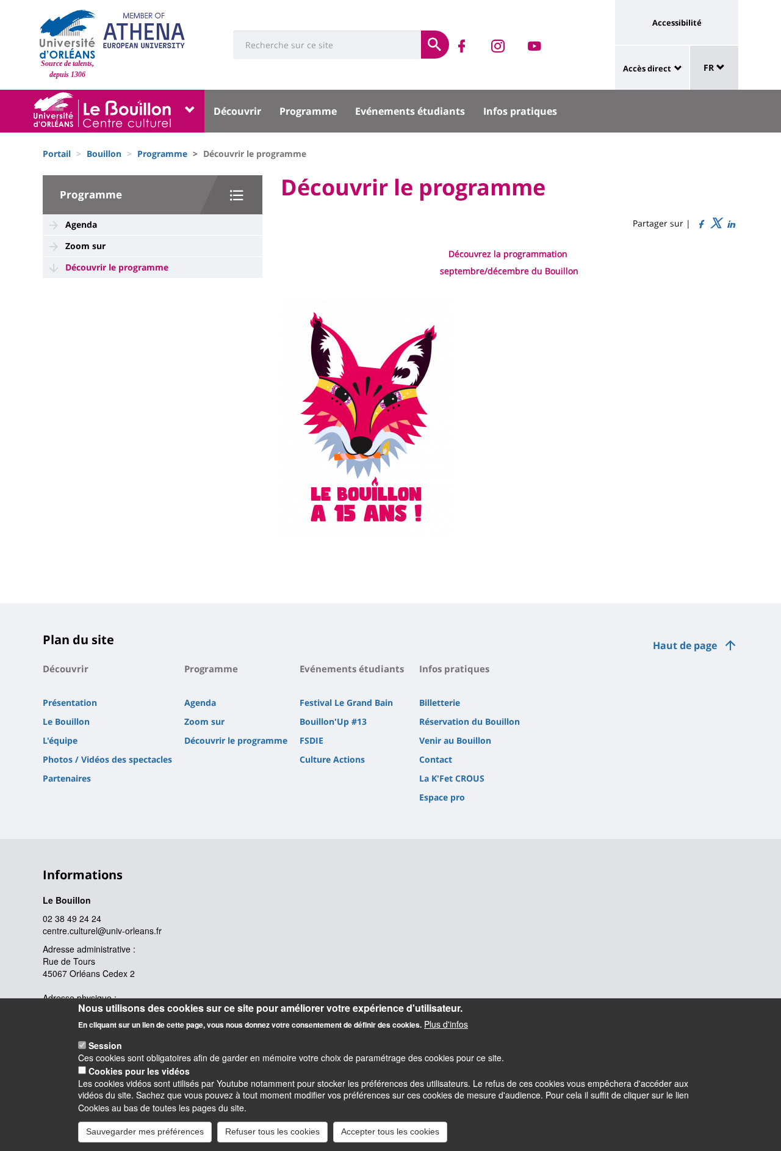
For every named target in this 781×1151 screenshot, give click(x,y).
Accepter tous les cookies (390, 1131)
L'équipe (60, 740)
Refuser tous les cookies (272, 1131)
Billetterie (439, 702)
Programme (308, 111)
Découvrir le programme (116, 267)
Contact (435, 759)
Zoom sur (85, 246)
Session (105, 1045)
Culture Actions (332, 759)
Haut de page (685, 645)
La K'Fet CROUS (451, 778)
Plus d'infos (446, 1024)
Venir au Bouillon (455, 740)
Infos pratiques (520, 111)
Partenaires (67, 778)
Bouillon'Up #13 (333, 721)
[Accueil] (67, 34)
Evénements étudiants (410, 111)
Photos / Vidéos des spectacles (107, 759)
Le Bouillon (66, 721)
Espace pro (442, 797)
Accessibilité (677, 22)
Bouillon (104, 153)
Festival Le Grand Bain (346, 702)
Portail (57, 153)
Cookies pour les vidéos (139, 1070)
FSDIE (311, 740)
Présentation (70, 702)
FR (710, 67)
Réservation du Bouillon (469, 721)
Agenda (81, 224)
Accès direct (647, 68)
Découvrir (237, 111)
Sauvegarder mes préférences (145, 1131)
